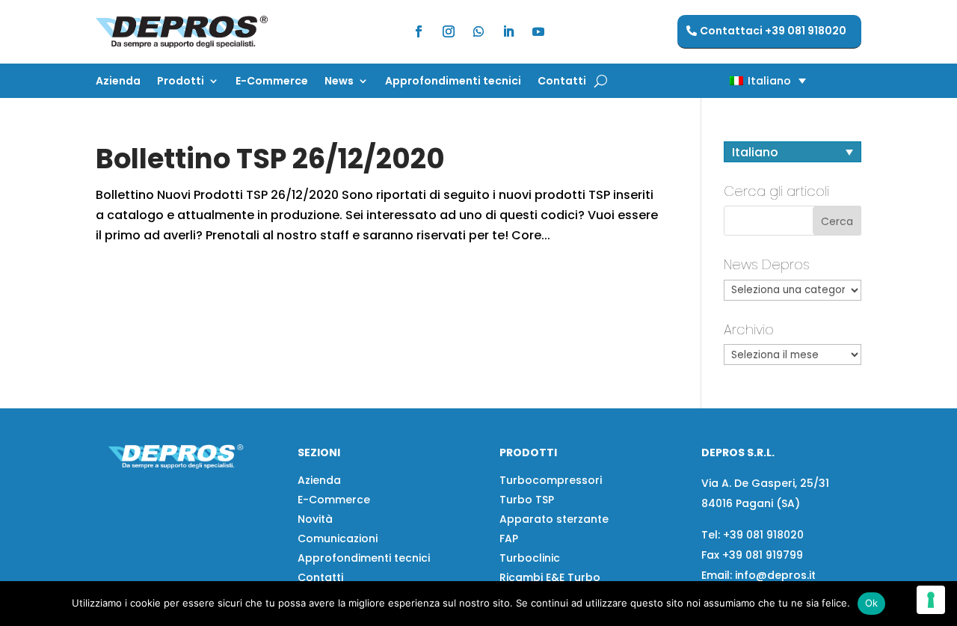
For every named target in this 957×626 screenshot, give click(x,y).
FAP (508, 538)
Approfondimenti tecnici (453, 82)
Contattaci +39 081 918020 (773, 30)
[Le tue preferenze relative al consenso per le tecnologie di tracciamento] (931, 600)
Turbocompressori (550, 480)
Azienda (118, 82)
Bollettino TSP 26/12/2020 (270, 158)
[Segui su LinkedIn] (508, 31)
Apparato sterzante (554, 519)
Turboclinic (529, 557)
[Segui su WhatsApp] (478, 31)
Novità (315, 519)
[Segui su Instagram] (449, 31)
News (339, 82)
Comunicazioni (338, 538)
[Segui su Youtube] (538, 31)
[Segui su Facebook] (419, 31)
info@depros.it (774, 575)
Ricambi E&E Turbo (549, 577)
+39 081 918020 (763, 534)
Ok (871, 603)
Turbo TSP (526, 499)
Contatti (562, 82)
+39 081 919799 (762, 554)
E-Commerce (272, 82)
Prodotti (180, 82)
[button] (741, 80)
